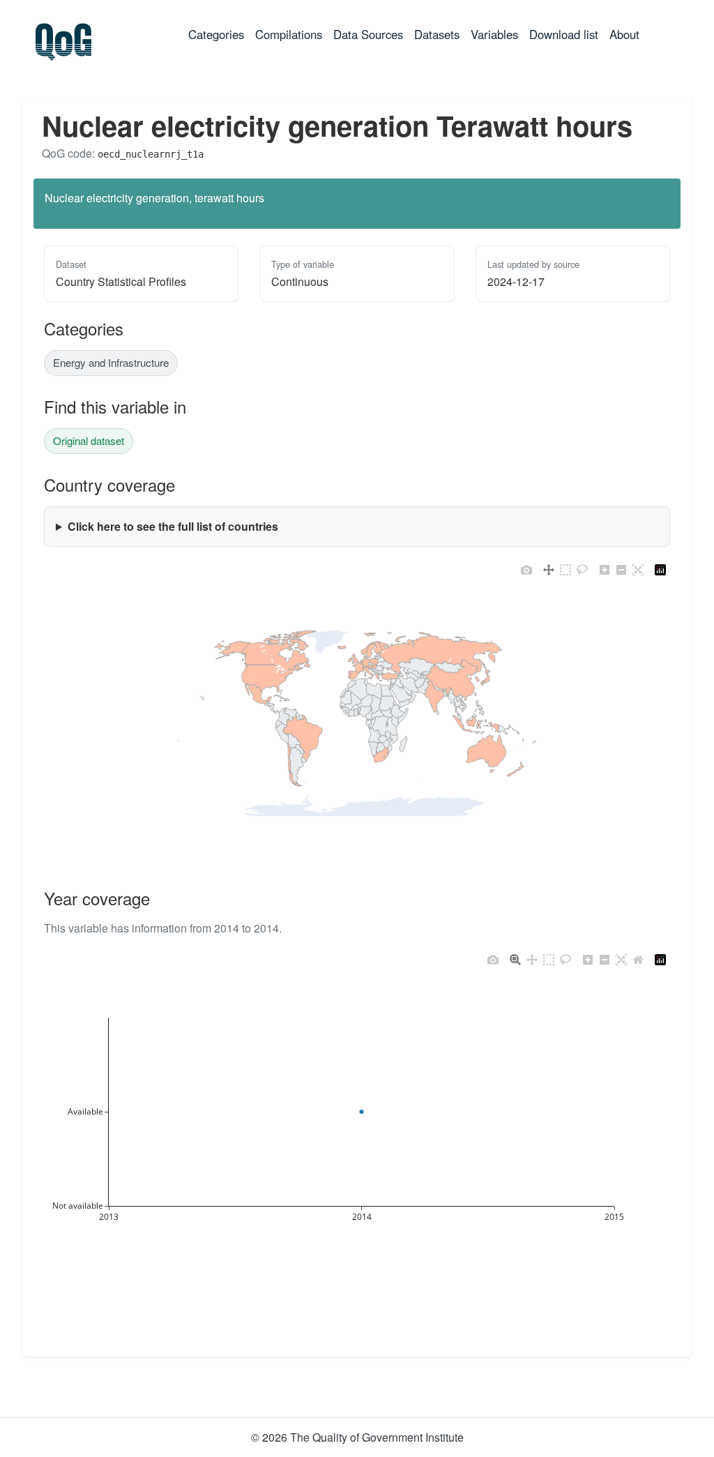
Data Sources (368, 34)
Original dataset (88, 440)
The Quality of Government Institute (377, 1437)
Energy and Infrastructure (111, 362)
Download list (563, 34)
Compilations (288, 34)
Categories (219, 34)
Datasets (436, 34)
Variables (494, 34)
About (624, 34)
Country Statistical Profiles (121, 281)
